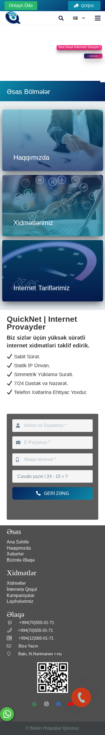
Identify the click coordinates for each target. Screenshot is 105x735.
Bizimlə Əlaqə (21, 560)
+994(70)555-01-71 (36, 622)
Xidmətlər (16, 583)
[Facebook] (58, 704)
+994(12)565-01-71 (35, 638)
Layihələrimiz (20, 601)
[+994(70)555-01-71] (81, 697)
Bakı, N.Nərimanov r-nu (40, 653)
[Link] (12, 18)
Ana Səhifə (18, 542)
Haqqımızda (19, 548)
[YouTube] (70, 704)
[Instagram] (46, 704)
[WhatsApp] (34, 704)
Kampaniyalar (20, 595)
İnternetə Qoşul (22, 589)
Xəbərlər (15, 554)
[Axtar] (61, 18)
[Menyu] (97, 18)
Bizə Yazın (28, 646)
